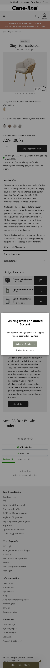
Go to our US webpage (25, 344)
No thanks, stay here (25, 350)
